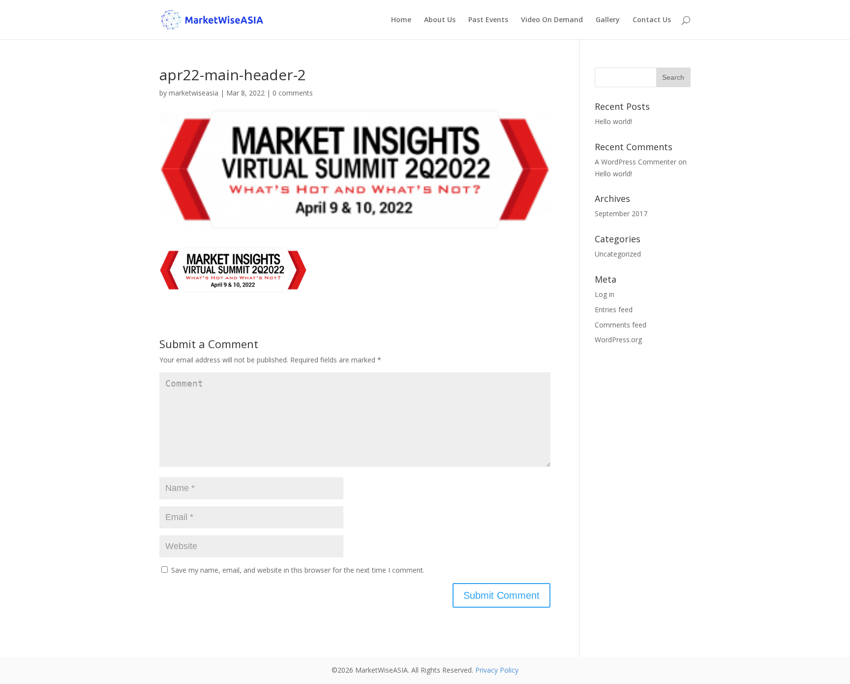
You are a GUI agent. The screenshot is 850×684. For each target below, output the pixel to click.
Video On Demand (552, 20)
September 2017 (621, 213)
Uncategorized (618, 254)
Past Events (488, 20)
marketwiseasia (193, 93)
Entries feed (614, 309)
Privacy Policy (496, 670)
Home (401, 20)
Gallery (608, 20)
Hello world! (613, 121)
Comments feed (620, 324)
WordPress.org (618, 339)
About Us (439, 20)
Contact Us (652, 20)
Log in (604, 294)
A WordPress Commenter (635, 161)
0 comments (293, 93)
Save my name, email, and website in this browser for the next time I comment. (298, 570)
